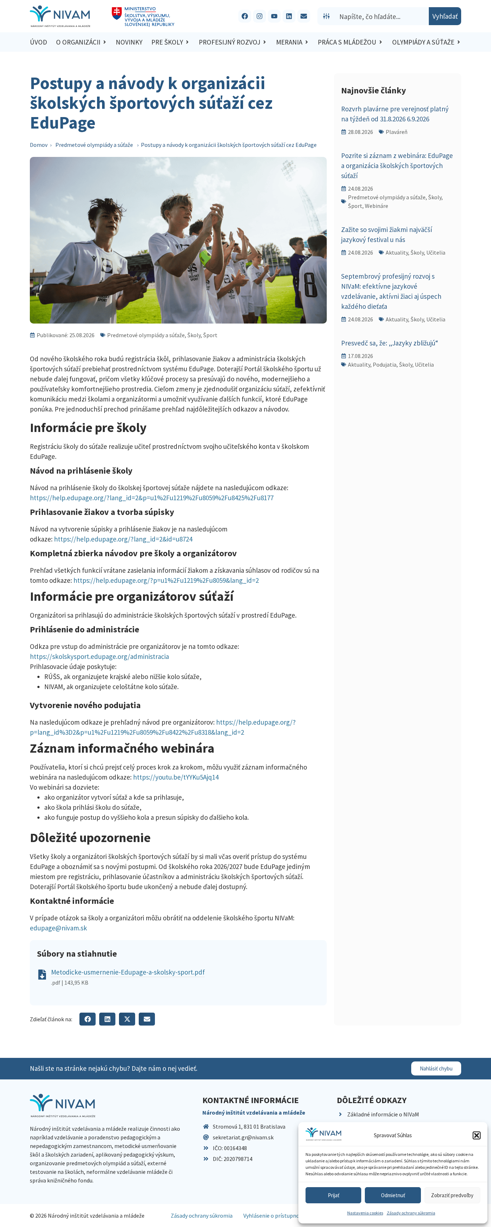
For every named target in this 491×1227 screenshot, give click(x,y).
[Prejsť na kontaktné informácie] (303, 16)
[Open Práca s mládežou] (380, 42)
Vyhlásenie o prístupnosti (274, 1215)
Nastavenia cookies (365, 1213)
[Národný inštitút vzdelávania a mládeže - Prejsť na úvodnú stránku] (60, 16)
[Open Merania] (306, 42)
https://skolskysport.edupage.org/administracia (99, 656)
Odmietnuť (393, 1195)
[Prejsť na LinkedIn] (289, 16)
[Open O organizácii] (104, 42)
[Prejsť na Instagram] (259, 16)
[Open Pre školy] (187, 42)
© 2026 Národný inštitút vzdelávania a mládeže (87, 1215)
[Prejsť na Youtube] (274, 16)
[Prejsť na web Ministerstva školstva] (143, 17)
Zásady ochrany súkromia (411, 1213)
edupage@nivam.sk (59, 928)
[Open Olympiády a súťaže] (458, 42)
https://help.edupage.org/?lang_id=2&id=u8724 (123, 539)
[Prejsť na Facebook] (244, 16)
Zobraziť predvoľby (452, 1195)
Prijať (333, 1195)
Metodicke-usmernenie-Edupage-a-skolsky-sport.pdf (128, 972)
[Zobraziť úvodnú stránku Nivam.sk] (62, 1105)
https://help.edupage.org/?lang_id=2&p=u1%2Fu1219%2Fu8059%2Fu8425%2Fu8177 (152, 497)
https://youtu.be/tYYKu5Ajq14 (176, 777)
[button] (476, 1135)
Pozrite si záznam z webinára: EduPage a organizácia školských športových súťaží (397, 165)
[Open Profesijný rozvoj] (264, 42)
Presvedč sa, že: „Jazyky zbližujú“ (389, 343)
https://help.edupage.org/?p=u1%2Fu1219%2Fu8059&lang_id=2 (166, 580)
